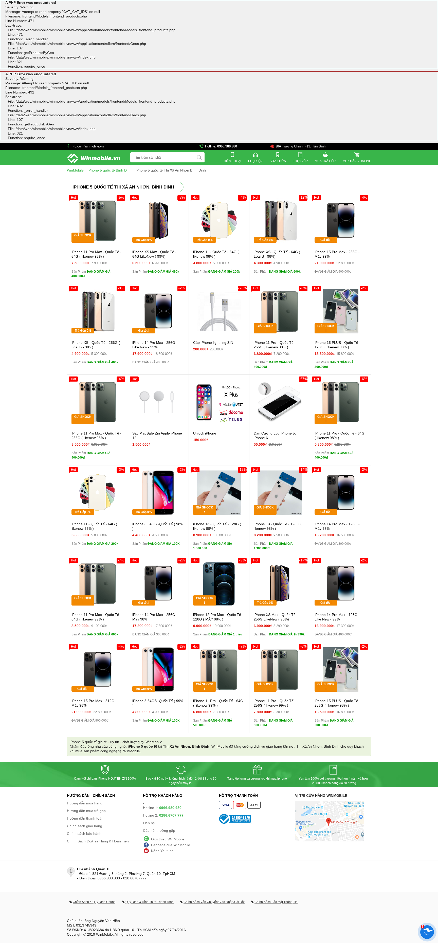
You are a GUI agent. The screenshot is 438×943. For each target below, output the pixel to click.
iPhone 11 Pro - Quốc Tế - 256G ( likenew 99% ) (275, 703)
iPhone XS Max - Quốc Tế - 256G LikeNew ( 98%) (276, 617)
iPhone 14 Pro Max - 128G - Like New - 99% (337, 617)
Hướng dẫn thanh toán (85, 818)
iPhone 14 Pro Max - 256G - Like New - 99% (154, 345)
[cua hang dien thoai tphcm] (329, 840)
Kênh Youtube (162, 851)
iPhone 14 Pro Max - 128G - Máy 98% (337, 526)
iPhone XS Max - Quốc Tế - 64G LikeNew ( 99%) (154, 254)
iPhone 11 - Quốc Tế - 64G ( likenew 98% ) (216, 254)
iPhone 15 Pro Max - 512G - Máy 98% (94, 703)
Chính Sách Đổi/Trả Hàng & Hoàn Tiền (98, 841)
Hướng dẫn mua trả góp (86, 811)
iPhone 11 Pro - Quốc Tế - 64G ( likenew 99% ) (218, 703)
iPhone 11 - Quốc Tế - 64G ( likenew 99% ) (94, 526)
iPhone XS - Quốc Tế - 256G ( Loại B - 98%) (95, 345)
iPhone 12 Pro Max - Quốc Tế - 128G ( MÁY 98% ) (218, 617)
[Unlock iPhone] (219, 402)
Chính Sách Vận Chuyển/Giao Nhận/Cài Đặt (214, 902)
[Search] (199, 157)
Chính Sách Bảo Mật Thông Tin (276, 902)
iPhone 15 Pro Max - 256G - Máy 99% (337, 254)
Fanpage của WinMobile (170, 845)
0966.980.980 (227, 146)
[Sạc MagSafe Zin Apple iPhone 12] (158, 402)
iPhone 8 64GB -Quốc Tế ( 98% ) (157, 526)
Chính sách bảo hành (84, 834)
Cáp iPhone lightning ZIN (213, 343)
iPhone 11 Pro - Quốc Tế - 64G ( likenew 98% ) (339, 435)
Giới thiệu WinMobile (167, 839)
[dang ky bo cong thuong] (257, 819)
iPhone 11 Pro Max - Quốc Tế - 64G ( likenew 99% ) (96, 617)
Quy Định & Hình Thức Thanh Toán (149, 902)
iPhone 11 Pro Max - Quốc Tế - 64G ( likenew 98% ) (96, 254)
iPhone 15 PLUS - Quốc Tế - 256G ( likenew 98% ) (337, 703)
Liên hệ (149, 823)
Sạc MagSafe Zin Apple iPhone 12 (157, 435)
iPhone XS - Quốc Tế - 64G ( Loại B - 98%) (277, 254)
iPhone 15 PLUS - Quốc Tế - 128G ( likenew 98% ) (337, 345)
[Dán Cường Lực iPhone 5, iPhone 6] (280, 402)
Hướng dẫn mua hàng (84, 803)
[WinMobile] (93, 158)
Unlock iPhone (204, 433)
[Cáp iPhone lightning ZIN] (219, 311)
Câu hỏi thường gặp (159, 830)
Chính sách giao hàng (84, 826)
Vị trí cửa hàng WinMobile (321, 796)
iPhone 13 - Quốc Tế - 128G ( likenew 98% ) (278, 526)
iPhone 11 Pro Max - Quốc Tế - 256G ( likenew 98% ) (96, 435)
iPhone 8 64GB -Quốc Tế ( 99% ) (157, 703)
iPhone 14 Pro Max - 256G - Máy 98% (154, 617)
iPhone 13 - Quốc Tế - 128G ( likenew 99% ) (217, 526)
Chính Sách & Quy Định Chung (94, 902)
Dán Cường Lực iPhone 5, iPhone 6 (275, 435)
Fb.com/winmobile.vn (88, 146)
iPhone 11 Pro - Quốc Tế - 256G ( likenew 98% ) (275, 345)
